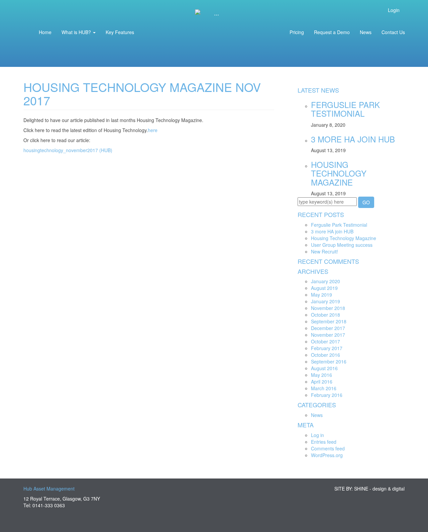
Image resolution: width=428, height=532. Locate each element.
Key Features (120, 32)
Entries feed (323, 441)
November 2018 (328, 308)
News (365, 32)
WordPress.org (327, 455)
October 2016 (325, 354)
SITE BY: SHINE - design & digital (369, 488)
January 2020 (325, 281)
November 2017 (328, 334)
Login (394, 10)
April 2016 (321, 381)
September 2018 (328, 321)
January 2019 (325, 301)
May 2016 (321, 374)
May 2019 (321, 294)
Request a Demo (332, 32)
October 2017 (325, 341)
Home (45, 32)
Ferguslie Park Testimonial (345, 109)
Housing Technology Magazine (338, 173)
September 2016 (328, 361)
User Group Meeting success (341, 244)
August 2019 (324, 288)
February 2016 (326, 395)
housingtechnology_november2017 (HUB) (67, 150)
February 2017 (326, 348)
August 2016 (324, 368)
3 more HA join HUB (353, 139)
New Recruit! (324, 251)
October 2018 (325, 314)
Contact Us (393, 32)
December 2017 (328, 328)
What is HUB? (77, 32)
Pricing (297, 32)
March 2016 (323, 388)
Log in (317, 435)
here (152, 130)
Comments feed (328, 448)
